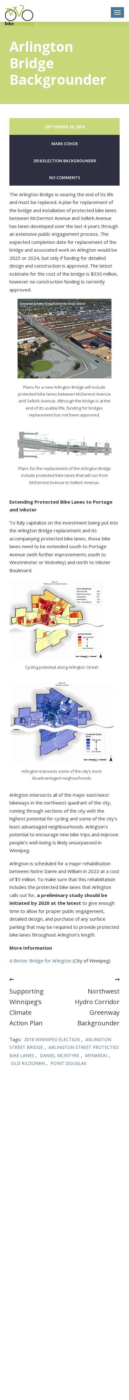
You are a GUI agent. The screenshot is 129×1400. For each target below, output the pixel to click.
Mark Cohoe (64, 143)
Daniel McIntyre (59, 1055)
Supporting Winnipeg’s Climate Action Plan (26, 1007)
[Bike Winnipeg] (19, 15)
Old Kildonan (28, 1063)
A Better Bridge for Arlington (40, 960)
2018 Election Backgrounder (64, 161)
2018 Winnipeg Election (52, 1039)
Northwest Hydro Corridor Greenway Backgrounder (97, 1007)
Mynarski (96, 1055)
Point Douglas (68, 1063)
